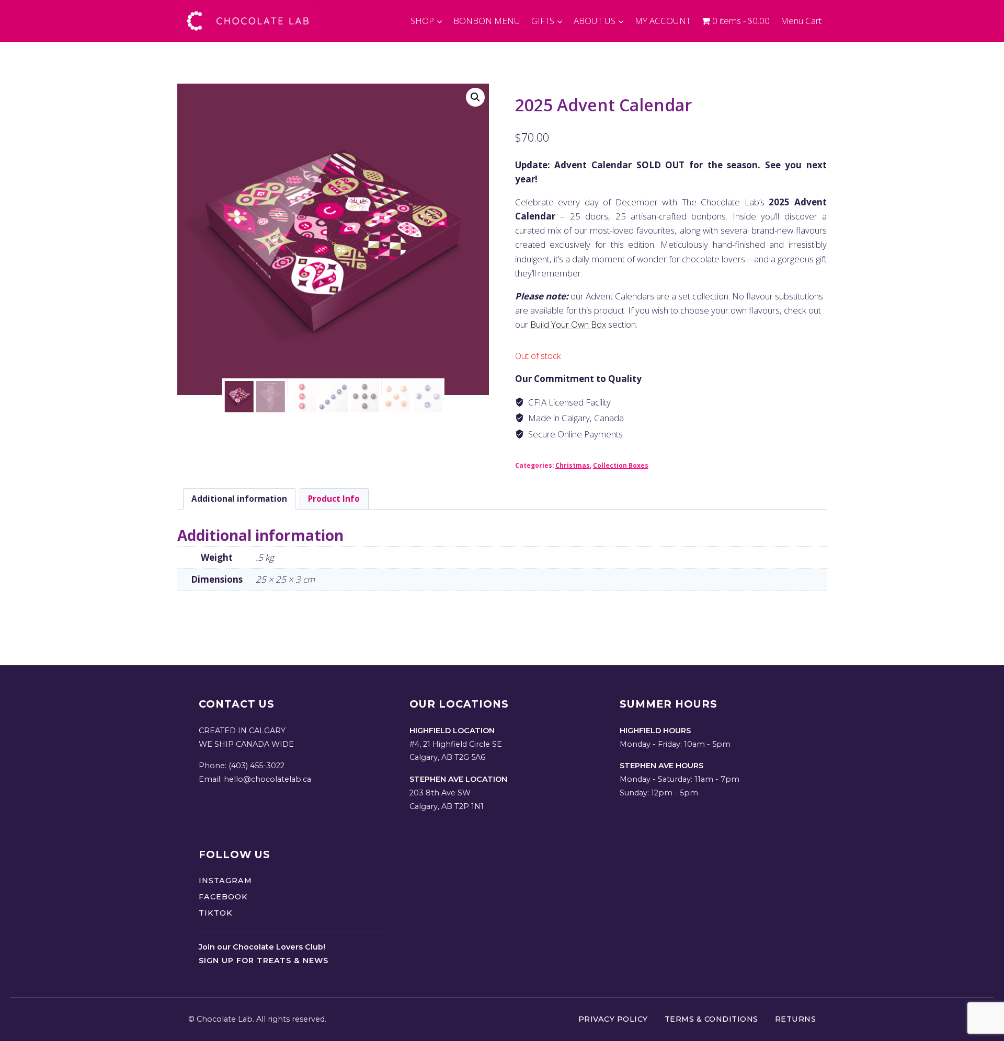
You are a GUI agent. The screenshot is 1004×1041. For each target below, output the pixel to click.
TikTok (216, 913)
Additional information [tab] (239, 498)
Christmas (572, 465)
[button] (475, 97)
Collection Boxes (620, 465)
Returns (795, 1019)
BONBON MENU (486, 21)
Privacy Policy (613, 1019)
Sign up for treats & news (263, 960)
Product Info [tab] (334, 498)
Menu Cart (801, 21)
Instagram (225, 880)
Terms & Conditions (711, 1019)
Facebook (223, 896)
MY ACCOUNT (663, 21)
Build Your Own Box (568, 324)
